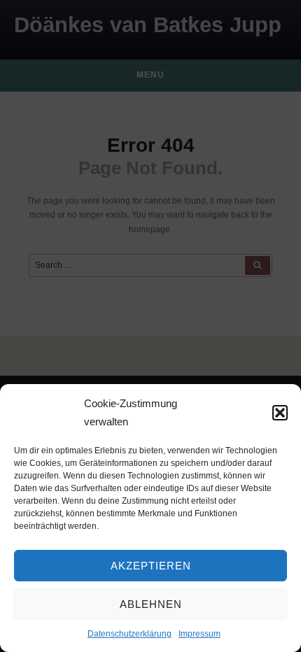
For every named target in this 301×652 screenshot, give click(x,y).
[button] (280, 413)
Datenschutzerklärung (130, 634)
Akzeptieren (151, 566)
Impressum (199, 634)
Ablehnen (151, 604)
